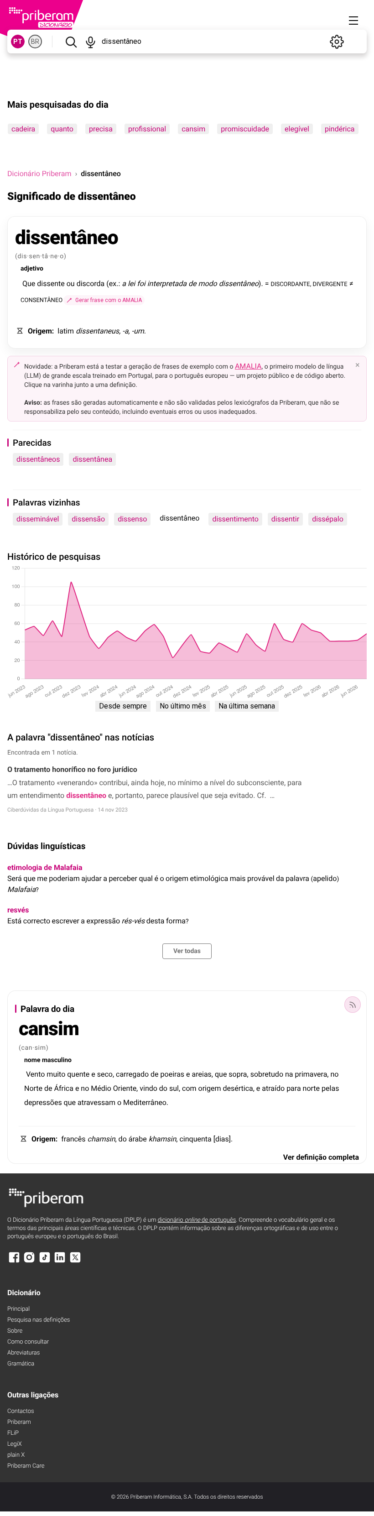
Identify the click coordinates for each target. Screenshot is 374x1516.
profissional (147, 129)
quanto (62, 129)
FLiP (13, 1433)
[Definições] (337, 41)
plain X (16, 1455)
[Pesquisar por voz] (90, 41)
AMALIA (248, 366)
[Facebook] (14, 1261)
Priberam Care (25, 1466)
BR (35, 41)
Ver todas (187, 951)
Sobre (14, 1331)
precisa (101, 129)
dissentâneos (38, 459)
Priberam (19, 1422)
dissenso (132, 519)
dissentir (285, 519)
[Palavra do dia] (352, 1004)
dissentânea (92, 459)
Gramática (20, 1363)
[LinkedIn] (60, 1261)
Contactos (20, 1411)
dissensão (88, 519)
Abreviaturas (23, 1352)
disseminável (37, 519)
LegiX (14, 1444)
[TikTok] (45, 1261)
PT (17, 41)
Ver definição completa (321, 1157)
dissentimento (235, 519)
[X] (75, 1261)
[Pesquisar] (70, 41)
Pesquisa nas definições (38, 1320)
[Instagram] (29, 1261)
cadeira (23, 129)
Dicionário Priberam (39, 173)
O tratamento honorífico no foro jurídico (72, 769)
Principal (18, 1309)
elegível (297, 129)
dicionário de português (197, 1220)
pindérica (340, 129)
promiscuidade (245, 129)
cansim (193, 129)
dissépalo (327, 519)
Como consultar (28, 1342)
